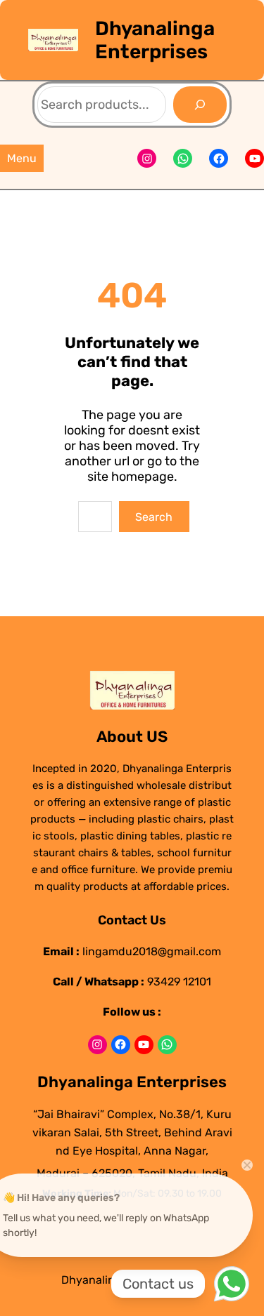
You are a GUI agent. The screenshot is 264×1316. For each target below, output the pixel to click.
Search (153, 517)
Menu (22, 158)
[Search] (200, 104)
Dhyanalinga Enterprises (155, 40)
